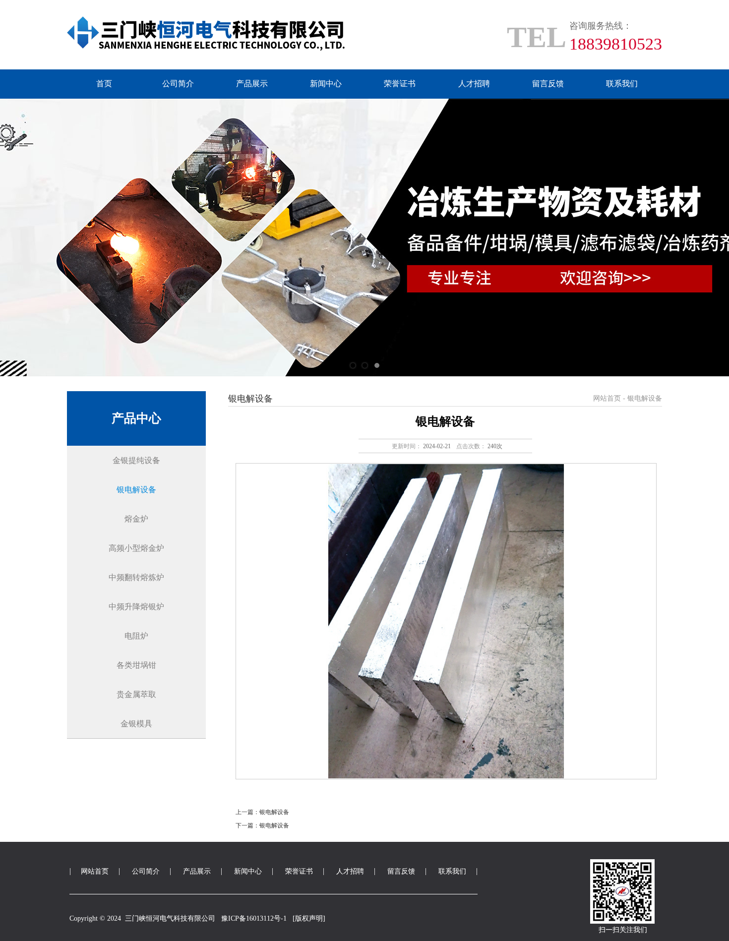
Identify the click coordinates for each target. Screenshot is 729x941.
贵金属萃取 (136, 694)
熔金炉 (136, 519)
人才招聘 (474, 83)
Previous (17, 237)
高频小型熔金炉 (136, 548)
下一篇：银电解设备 (262, 825)
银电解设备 (136, 489)
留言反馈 (548, 83)
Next (711, 237)
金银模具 (136, 723)
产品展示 (252, 83)
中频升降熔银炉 (136, 606)
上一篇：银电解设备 (262, 812)
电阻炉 (136, 636)
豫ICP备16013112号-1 (254, 918)
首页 (104, 83)
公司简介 (178, 83)
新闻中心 (326, 83)
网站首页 (607, 398)
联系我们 (622, 83)
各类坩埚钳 (136, 665)
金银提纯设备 (136, 460)
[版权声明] (309, 918)
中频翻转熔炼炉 (136, 577)
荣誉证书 (400, 83)
